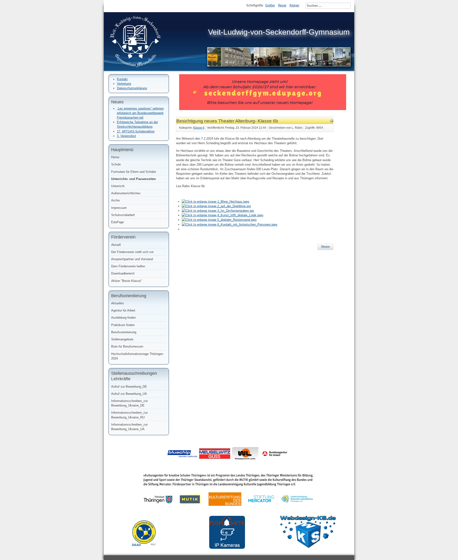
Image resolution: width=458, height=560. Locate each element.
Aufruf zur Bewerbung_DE (129, 386)
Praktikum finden (123, 325)
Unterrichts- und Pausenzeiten (133, 179)
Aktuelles (117, 303)
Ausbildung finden (123, 317)
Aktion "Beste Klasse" (126, 281)
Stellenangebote (122, 339)
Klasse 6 (198, 127)
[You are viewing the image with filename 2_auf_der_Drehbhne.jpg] (216, 206)
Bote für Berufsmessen (127, 346)
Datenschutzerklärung (132, 88)
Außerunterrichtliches (126, 193)
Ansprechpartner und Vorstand (132, 259)
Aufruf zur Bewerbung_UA (129, 394)
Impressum (119, 208)
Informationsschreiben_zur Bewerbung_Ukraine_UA (129, 427)
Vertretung (124, 83)
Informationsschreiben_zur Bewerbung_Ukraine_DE (129, 403)
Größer (270, 5)
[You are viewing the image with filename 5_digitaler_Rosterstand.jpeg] (219, 220)
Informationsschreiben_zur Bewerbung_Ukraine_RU (129, 415)
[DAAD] (146, 550)
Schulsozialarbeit (123, 215)
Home (115, 157)
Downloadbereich (123, 273)
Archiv (115, 200)
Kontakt (122, 79)
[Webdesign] (308, 547)
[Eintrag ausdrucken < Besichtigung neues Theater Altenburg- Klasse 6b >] (331, 121)
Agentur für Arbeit (123, 310)
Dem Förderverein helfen (128, 266)
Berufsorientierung (123, 332)
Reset (282, 5)
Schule (116, 164)
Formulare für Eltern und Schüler (133, 172)
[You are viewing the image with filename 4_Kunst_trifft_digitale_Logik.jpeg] (222, 215)
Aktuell (116, 245)
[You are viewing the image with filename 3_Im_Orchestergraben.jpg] (218, 210)
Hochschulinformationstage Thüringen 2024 (137, 356)
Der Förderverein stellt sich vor (132, 252)
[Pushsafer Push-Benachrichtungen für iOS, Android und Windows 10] (227, 547)
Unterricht (118, 186)
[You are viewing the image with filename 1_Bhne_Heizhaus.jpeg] (215, 201)
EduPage (117, 222)
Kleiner (294, 5)
